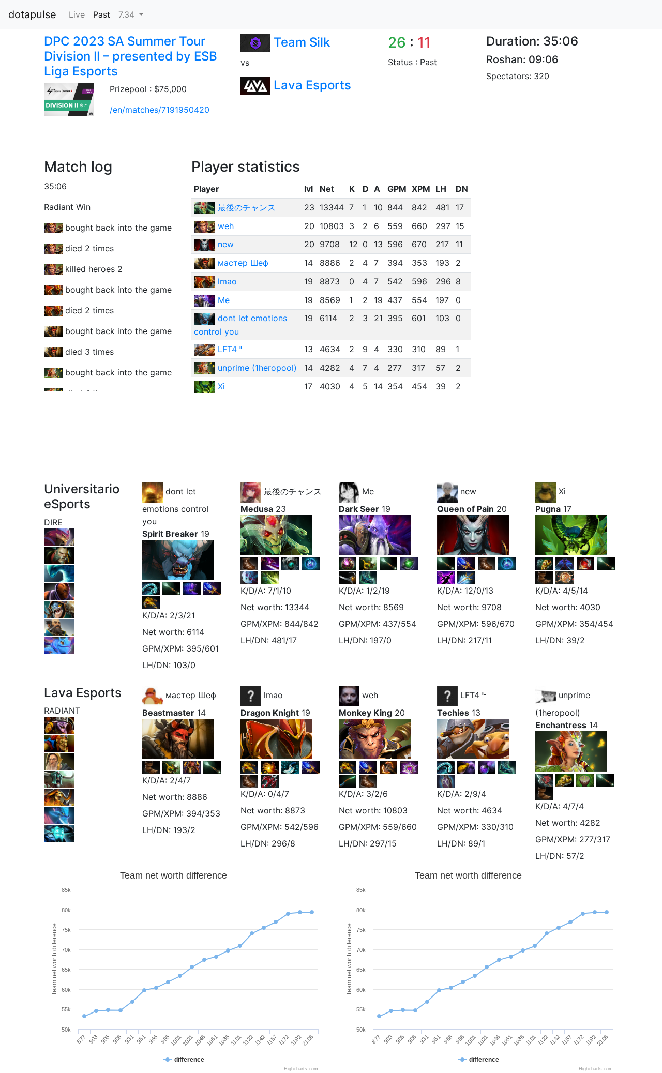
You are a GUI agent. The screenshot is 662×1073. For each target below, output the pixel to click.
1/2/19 (378, 590)
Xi (221, 386)
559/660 (400, 827)
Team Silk (302, 42)
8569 (393, 607)
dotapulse (32, 14)
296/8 (283, 843)
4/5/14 (575, 590)
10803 (395, 810)
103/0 (184, 665)
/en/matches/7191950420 (159, 109)
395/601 (202, 648)
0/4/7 (278, 794)
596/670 (498, 623)
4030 (590, 607)
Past (101, 14)
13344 (297, 607)
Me (224, 300)
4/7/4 (573, 806)
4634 (492, 810)
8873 (295, 810)
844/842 (301, 623)
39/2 (575, 640)
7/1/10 (279, 590)
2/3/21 (182, 615)
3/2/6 (377, 794)
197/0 (381, 640)
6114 (195, 632)
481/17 (284, 640)
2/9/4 (475, 794)
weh (226, 226)
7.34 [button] (127, 14)
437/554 (399, 623)
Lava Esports (312, 85)
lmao (227, 281)
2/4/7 (180, 780)
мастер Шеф (243, 263)
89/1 (476, 843)
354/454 (596, 623)
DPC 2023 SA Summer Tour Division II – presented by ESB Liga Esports (130, 56)
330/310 (497, 827)
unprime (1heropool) (257, 367)
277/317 (594, 839)
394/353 (203, 813)
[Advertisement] (224, 135)
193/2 (184, 830)
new (226, 244)
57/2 (575, 856)
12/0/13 (478, 590)
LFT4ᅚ (231, 349)
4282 (590, 823)
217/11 (480, 640)
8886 (197, 797)
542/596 (301, 827)
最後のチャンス (247, 207)
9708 (492, 607)
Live (77, 14)
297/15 (383, 843)
